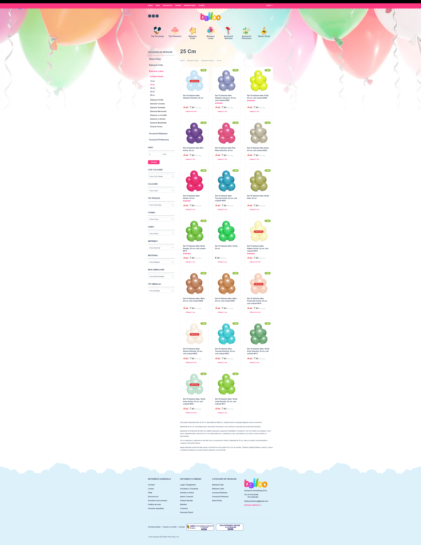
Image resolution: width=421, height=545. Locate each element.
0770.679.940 (253, 494)
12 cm (152, 81)
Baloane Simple (156, 76)
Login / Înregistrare (188, 485)
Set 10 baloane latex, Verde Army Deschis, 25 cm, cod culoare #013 (258, 351)
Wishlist (183, 504)
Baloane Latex (156, 71)
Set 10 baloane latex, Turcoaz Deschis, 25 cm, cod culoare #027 (225, 351)
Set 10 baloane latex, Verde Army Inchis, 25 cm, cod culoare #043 (194, 401)
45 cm (152, 92)
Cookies (182, 527)
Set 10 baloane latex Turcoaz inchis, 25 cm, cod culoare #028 (226, 198)
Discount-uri (167, 5)
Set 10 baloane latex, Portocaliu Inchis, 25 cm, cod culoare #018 (257, 301)
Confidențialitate (154, 527)
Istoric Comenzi (186, 496)
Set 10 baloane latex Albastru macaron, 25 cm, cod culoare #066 (225, 98)
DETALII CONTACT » (253, 505)
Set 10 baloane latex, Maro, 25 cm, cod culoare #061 (226, 299)
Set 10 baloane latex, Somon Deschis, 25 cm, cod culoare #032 (192, 351)
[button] (224, 111)
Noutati (178, 5)
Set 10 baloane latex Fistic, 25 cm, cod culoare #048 (258, 96)
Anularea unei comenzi (157, 500)
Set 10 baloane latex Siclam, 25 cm (191, 197)
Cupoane (184, 508)
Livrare (151, 489)
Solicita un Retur (187, 493)
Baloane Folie (156, 65)
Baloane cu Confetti (158, 115)
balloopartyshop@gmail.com (256, 501)
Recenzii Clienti (186, 512)
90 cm (152, 95)
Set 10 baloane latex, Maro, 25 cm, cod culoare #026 (194, 299)
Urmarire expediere (156, 508)
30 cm (152, 88)
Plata (150, 493)
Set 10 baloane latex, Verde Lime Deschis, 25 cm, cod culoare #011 (226, 401)
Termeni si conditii (170, 527)
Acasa (150, 5)
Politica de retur (154, 504)
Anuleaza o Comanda (189, 489)
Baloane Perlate (156, 100)
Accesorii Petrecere (159, 140)
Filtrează (154, 162)
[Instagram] (153, 16)
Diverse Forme (156, 127)
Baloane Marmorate (158, 111)
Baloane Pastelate (157, 108)
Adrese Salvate (186, 500)
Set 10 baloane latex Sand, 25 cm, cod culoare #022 (258, 149)
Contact (202, 5)
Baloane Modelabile (158, 123)
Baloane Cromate (157, 104)
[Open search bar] (259, 16)
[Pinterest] (157, 16)
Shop (158, 5)
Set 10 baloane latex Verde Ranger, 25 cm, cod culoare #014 (194, 248)
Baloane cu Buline (157, 119)
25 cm (152, 85)
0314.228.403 (253, 497)
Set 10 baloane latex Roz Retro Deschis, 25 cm (225, 149)
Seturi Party (155, 59)
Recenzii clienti (189, 5)
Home (182, 61)
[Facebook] (149, 16)
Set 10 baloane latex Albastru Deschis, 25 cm (193, 96)
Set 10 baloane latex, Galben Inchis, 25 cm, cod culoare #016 (257, 248)
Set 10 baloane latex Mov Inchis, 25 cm (193, 149)
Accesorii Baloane (158, 133)
